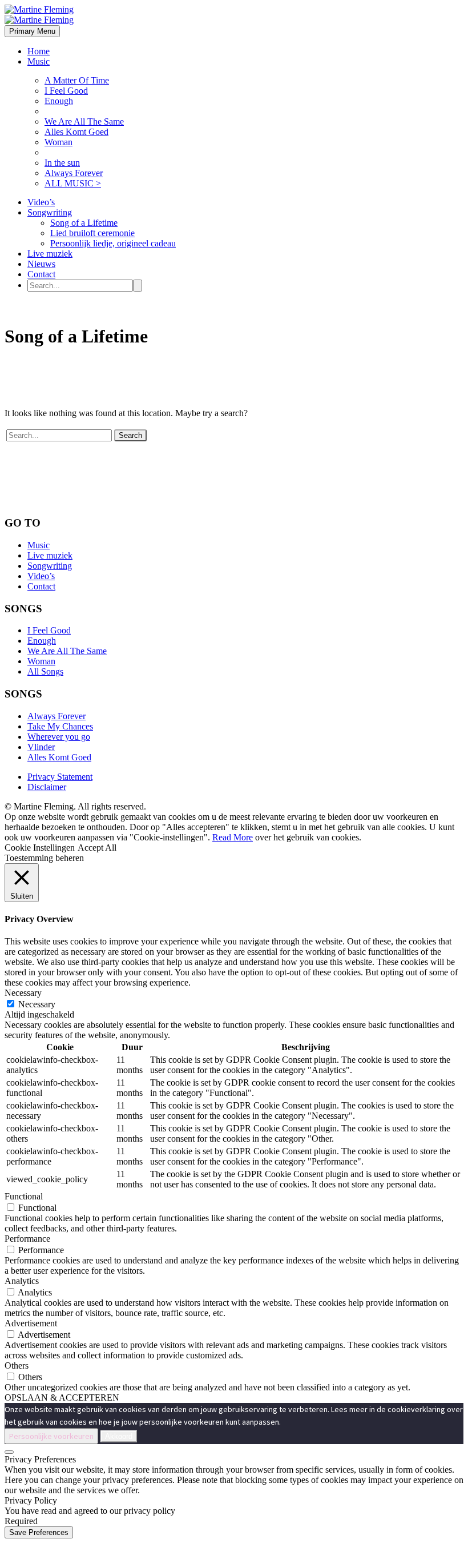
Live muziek (49, 253)
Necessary (36, 1004)
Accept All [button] (97, 847)
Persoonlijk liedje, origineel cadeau (113, 243)
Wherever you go (58, 736)
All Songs (45, 671)
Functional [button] (24, 1196)
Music (38, 61)
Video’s (41, 202)
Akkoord (118, 1436)
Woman (58, 142)
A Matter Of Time (77, 80)
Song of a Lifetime (84, 223)
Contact (41, 274)
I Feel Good (66, 90)
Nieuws (41, 264)
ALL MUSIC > (73, 183)
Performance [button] (27, 1238)
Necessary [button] (23, 993)
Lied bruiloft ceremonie (92, 233)
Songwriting (49, 212)
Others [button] (17, 1365)
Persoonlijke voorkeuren (51, 1436)
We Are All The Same (84, 121)
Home (38, 51)
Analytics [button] (22, 1281)
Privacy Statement (59, 777)
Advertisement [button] (31, 1323)
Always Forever (74, 173)
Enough (59, 101)
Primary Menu (32, 31)
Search (130, 435)
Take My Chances (60, 726)
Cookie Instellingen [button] (40, 847)
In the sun (62, 163)
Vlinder (41, 747)
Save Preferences (38, 1532)
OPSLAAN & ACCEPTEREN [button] (62, 1397)
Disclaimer (46, 787)
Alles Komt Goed (76, 132)
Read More (232, 837)
